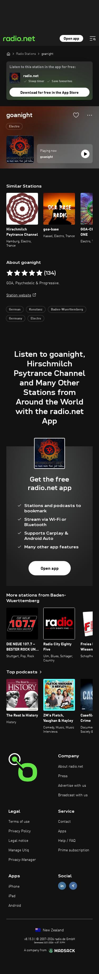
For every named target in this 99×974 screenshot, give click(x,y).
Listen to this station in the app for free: (43, 67)
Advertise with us (72, 786)
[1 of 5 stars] (9, 273)
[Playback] (85, 154)
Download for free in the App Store (49, 93)
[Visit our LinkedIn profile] (62, 886)
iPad (12, 896)
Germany (15, 318)
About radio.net (70, 766)
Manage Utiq (18, 850)
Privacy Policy (19, 831)
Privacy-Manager (22, 860)
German (15, 309)
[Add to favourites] (76, 115)
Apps (62, 831)
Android (14, 906)
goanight (46, 157)
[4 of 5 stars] (32, 273)
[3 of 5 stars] (24, 273)
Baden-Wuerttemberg (67, 309)
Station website (18, 295)
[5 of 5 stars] (39, 273)
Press (63, 776)
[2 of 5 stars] (17, 273)
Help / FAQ (67, 841)
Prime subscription (73, 850)
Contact (64, 822)
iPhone (14, 886)
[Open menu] (92, 38)
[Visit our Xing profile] (73, 886)
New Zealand (53, 930)
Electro (14, 126)
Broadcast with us (73, 795)
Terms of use (19, 822)
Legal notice (18, 841)
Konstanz (36, 309)
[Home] (8, 54)
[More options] (90, 115)
